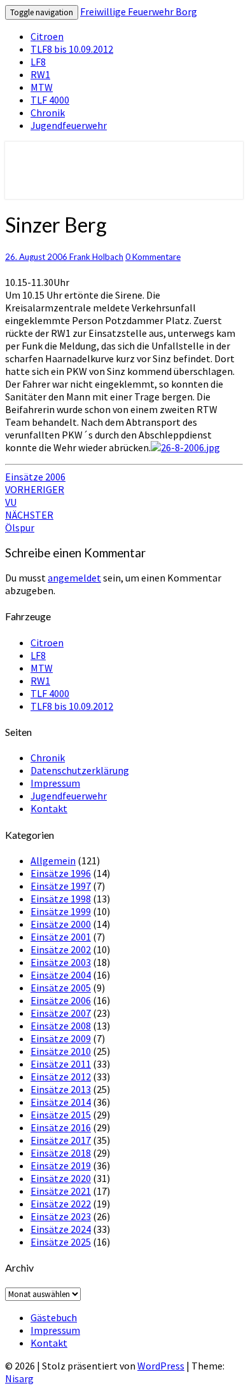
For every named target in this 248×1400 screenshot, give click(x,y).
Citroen (47, 36)
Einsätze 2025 (61, 1241)
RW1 (40, 74)
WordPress (160, 1365)
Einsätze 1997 (61, 886)
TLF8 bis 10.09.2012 (72, 49)
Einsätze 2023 (61, 1216)
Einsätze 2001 (61, 936)
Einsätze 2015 (61, 1114)
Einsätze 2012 (61, 1076)
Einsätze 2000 (61, 924)
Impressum (55, 783)
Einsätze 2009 (61, 1038)
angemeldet (74, 577)
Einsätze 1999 (61, 911)
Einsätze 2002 (61, 949)
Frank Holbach (96, 257)
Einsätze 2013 (61, 1089)
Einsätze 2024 (61, 1229)
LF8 (38, 61)
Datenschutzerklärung (80, 770)
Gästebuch (54, 1317)
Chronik (48, 112)
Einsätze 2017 (61, 1140)
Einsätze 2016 (61, 1127)
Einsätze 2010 (61, 1051)
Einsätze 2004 (61, 974)
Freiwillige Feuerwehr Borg (138, 11)
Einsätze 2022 (61, 1203)
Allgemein (53, 860)
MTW (42, 87)
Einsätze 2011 (61, 1063)
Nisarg (19, 1378)
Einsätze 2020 (61, 1178)
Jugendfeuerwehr (69, 125)
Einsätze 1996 (61, 873)
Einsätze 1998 (61, 898)
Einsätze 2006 (35, 476)
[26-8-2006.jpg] (185, 447)
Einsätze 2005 (61, 987)
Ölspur (29, 521)
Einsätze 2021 (61, 1191)
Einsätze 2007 (61, 1013)
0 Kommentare (153, 257)
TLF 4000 (50, 99)
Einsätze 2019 (61, 1165)
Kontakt (49, 808)
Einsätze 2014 (61, 1102)
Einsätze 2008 (61, 1025)
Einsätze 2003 (61, 962)
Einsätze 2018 (61, 1152)
